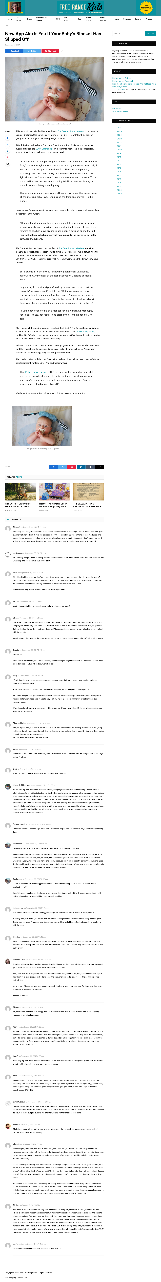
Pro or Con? (117, 109)
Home (9, 19)
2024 (119, 135)
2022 (119, 142)
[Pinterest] (7, 157)
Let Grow (121, 89)
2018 (119, 157)
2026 (119, 128)
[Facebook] (7, 137)
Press (29, 19)
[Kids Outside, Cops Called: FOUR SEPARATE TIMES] (20, 491)
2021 (119, 146)
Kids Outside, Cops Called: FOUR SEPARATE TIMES (18, 505)
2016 (119, 164)
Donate (138, 19)
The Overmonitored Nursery (70, 131)
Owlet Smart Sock (44, 149)
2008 (119, 194)
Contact (127, 19)
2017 (119, 161)
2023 (119, 139)
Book (79, 19)
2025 (119, 131)
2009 (119, 190)
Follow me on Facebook (122, 81)
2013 (119, 175)
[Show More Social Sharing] (62, 51)
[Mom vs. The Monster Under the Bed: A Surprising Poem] (54, 491)
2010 (119, 186)
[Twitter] (7, 144)
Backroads (17, 844)
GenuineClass (22, 1278)
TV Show (18, 19)
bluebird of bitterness (21, 785)
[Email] (7, 163)
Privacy (149, 19)
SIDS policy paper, (86, 331)
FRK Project (67, 19)
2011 (119, 183)
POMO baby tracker (36, 372)
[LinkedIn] (7, 150)
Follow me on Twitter (121, 78)
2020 (119, 150)
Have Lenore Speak (42, 19)
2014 (119, 172)
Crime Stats (88, 19)
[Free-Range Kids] (81, 8)
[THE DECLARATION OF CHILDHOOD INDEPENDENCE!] (88, 491)
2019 (119, 153)
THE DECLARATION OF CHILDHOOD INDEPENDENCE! (87, 505)
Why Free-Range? (120, 111)
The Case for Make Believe (71, 248)
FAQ (58, 19)
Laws (117, 19)
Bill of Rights (103, 19)
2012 (119, 179)
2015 (119, 168)
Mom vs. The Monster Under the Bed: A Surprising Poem (53, 505)
